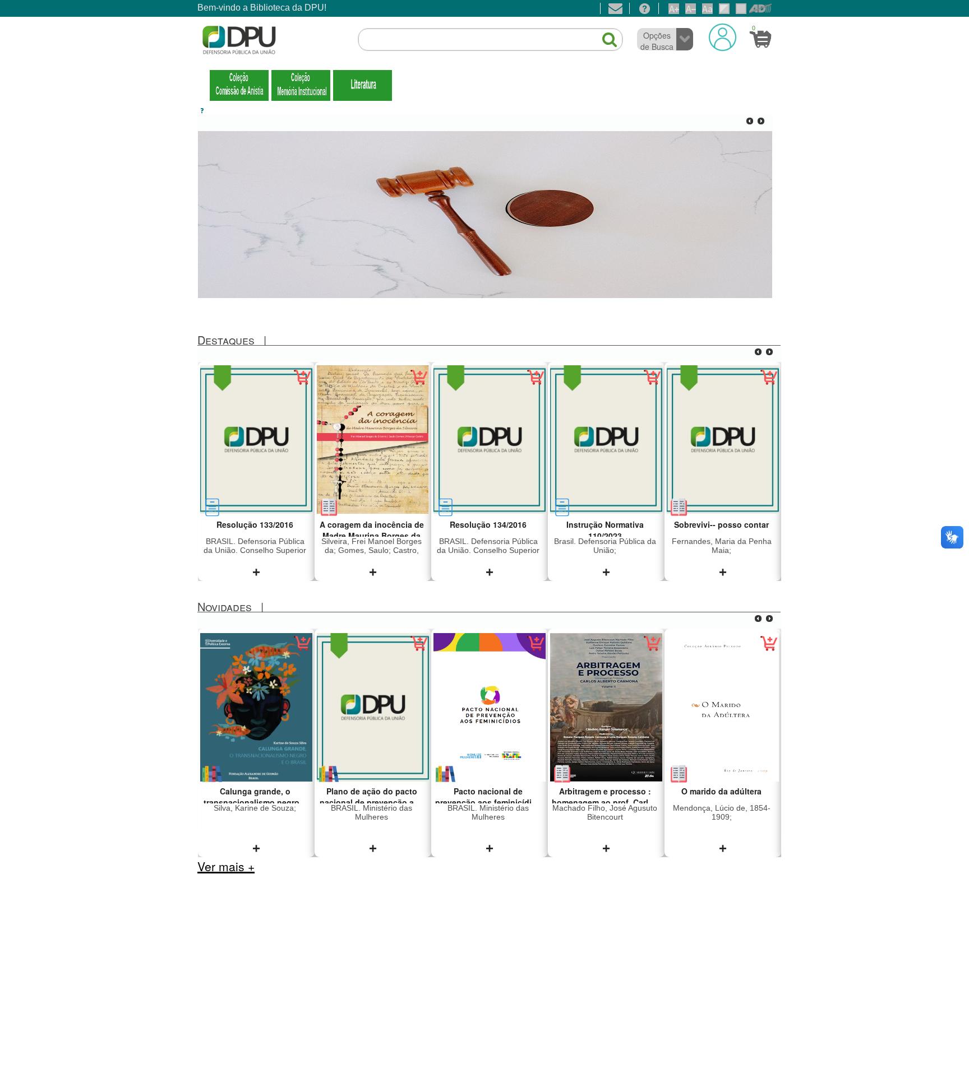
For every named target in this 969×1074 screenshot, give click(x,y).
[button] (604, 35)
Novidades (224, 606)
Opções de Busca (656, 41)
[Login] (722, 37)
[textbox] (490, 40)
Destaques (226, 340)
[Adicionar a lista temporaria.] (302, 383)
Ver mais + (226, 866)
